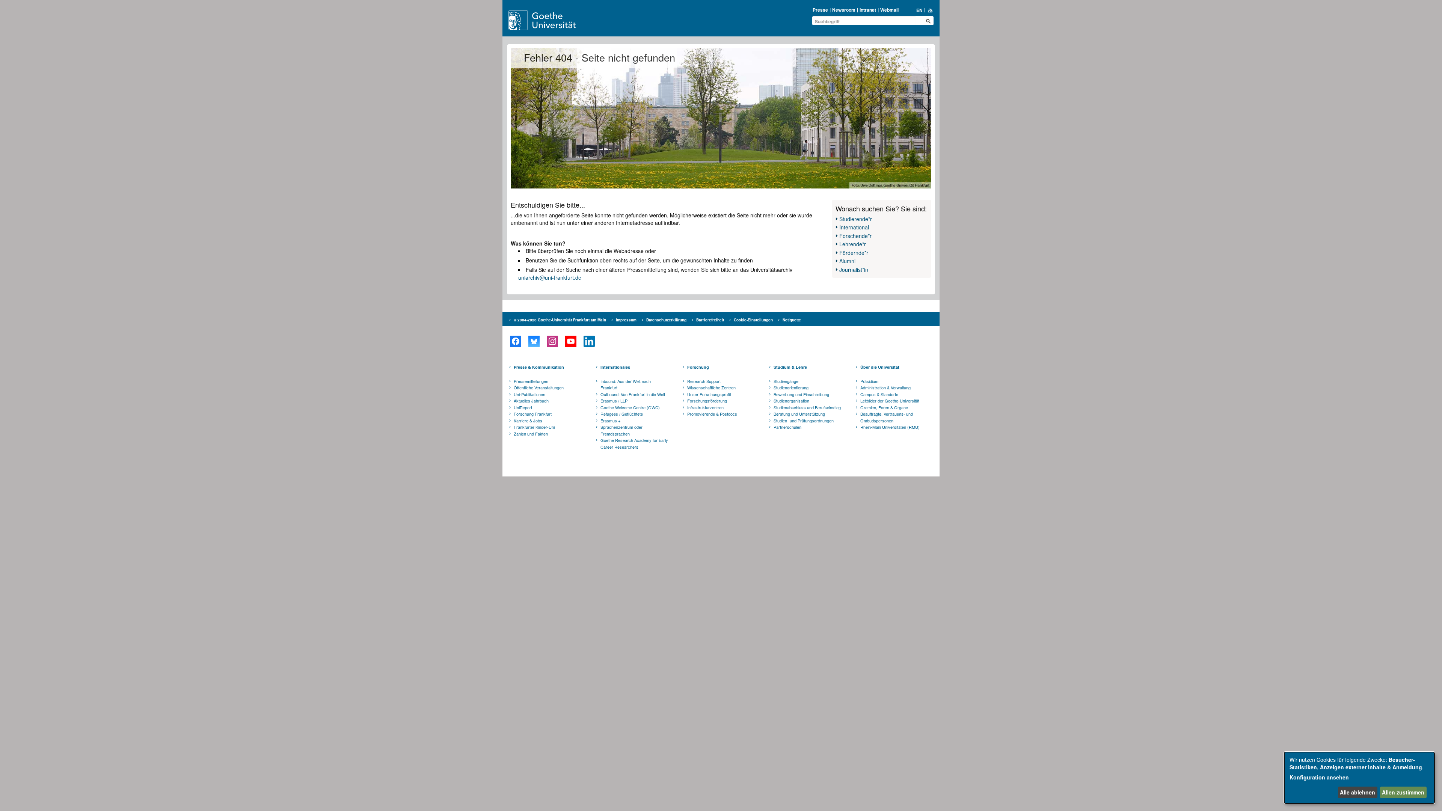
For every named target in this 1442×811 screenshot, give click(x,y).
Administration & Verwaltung (885, 387)
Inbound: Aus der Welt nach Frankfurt (625, 384)
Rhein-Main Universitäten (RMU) (890, 427)
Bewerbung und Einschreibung (801, 394)
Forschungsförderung (707, 401)
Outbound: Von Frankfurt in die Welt (632, 394)
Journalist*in (853, 269)
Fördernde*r (853, 252)
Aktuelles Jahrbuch (531, 401)
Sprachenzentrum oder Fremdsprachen (621, 430)
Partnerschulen (787, 427)
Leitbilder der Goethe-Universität (889, 401)
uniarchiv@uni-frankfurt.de (549, 277)
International (854, 227)
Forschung (698, 367)
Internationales (615, 367)
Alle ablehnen (1357, 792)
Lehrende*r (852, 244)
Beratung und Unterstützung (799, 414)
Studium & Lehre (790, 367)
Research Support (704, 381)
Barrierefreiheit (710, 320)
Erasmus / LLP (613, 401)
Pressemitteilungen (531, 381)
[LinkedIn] (589, 341)
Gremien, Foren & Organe (884, 407)
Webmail (889, 9)
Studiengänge (786, 381)
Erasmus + (610, 421)
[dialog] (1359, 777)
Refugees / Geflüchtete (621, 414)
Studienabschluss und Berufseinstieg (807, 407)
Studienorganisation (791, 401)
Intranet (868, 9)
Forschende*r (855, 236)
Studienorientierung (791, 387)
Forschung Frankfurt (533, 414)
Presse (820, 9)
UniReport (523, 407)
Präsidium (869, 381)
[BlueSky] (533, 341)
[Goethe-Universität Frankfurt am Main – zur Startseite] (550, 20)
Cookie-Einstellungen (753, 320)
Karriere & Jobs (528, 421)
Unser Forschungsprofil (709, 394)
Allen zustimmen (1403, 792)
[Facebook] (515, 341)
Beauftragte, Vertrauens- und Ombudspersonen (886, 417)
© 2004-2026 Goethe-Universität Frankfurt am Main (560, 320)
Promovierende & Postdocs (712, 414)
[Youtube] (570, 341)
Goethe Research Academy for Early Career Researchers (634, 443)
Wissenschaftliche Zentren (711, 387)
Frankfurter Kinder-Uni (534, 427)
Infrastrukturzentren (705, 407)
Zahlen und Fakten (531, 434)
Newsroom (843, 9)
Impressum (626, 320)
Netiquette (792, 320)
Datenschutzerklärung (666, 320)
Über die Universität (879, 367)
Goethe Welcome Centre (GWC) (630, 407)
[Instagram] (552, 341)
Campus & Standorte (879, 394)
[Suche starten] (928, 21)
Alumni (847, 261)
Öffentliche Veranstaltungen (539, 387)
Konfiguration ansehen (1319, 777)
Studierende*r (855, 219)
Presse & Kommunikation (539, 367)
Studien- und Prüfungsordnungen (804, 421)
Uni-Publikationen (529, 394)
